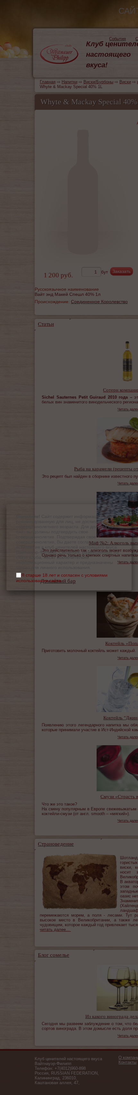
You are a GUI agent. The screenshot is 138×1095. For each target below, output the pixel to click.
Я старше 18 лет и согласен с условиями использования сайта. (62, 578)
